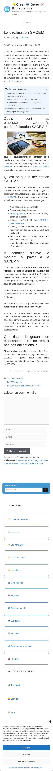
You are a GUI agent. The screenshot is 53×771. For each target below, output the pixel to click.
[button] (49, 721)
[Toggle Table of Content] (43, 90)
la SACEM (12, 197)
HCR (13, 712)
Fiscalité (15, 633)
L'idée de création (19, 519)
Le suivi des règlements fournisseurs (24, 386)
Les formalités (18, 545)
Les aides (15, 570)
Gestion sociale (18, 608)
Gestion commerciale (21, 646)
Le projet (15, 532)
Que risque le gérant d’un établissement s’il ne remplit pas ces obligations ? (26, 109)
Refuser (26, 754)
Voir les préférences (26, 762)
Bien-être (15, 699)
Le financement (18, 557)
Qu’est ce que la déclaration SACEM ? (22, 99)
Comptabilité (17, 583)
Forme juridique (17, 214)
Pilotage (15, 659)
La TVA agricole (14, 382)
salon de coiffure (41, 167)
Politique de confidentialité (33, 767)
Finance (15, 595)
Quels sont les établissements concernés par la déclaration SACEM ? (26, 94)
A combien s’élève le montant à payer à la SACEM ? (24, 103)
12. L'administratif (15, 378)
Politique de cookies (16, 767)
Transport (15, 685)
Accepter (26, 747)
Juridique (15, 621)
